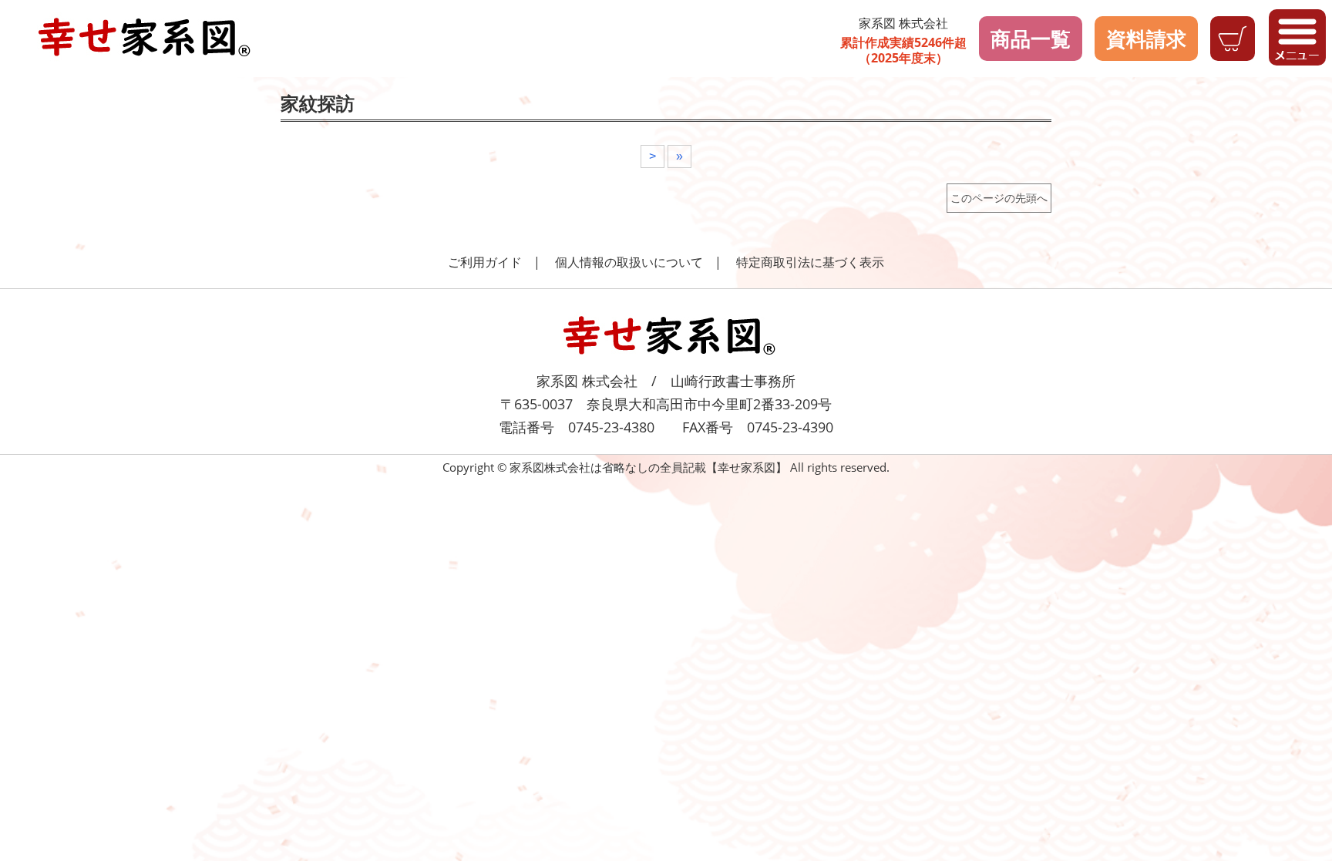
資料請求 (1146, 38)
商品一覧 (1031, 38)
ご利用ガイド (485, 262)
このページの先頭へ (999, 197)
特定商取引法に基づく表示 (810, 262)
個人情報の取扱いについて (629, 262)
